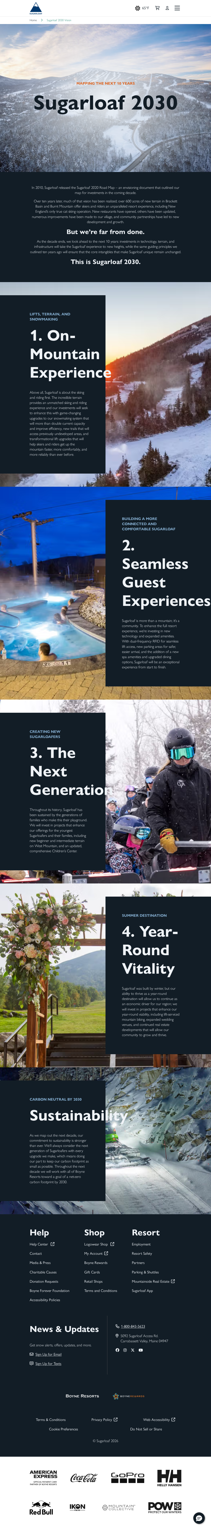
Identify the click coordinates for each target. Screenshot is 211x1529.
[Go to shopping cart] (157, 8)
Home (33, 20)
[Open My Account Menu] (167, 8)
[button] (199, 1518)
